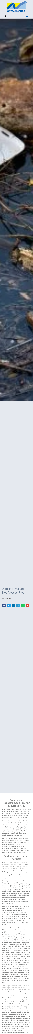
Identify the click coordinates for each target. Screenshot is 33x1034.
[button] (5, 16)
